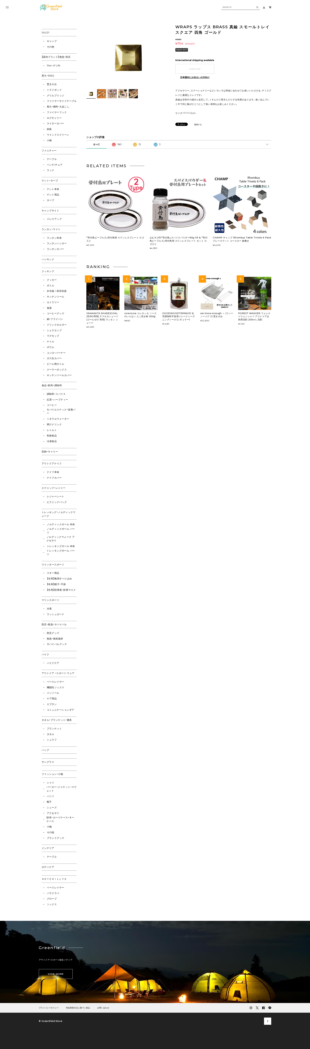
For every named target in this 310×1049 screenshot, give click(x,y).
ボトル (50, 285)
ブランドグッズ (55, 837)
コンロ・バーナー (56, 352)
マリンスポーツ (50, 600)
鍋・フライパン (55, 319)
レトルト (52, 430)
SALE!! (45, 32)
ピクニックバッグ (57, 502)
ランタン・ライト (51, 229)
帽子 (49, 801)
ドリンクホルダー (57, 324)
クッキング (48, 271)
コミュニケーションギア (60, 709)
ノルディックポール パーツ (61, 530)
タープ (50, 200)
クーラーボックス (57, 369)
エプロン (52, 704)
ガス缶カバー (54, 358)
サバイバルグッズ (57, 644)
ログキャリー (54, 117)
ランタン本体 (54, 237)
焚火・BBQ (48, 75)
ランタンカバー (55, 249)
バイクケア (53, 663)
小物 (49, 140)
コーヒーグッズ (55, 313)
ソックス (52, 904)
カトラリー (53, 302)
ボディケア (48, 867)
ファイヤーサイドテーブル (62, 100)
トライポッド (54, 89)
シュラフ (52, 739)
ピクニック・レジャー (54, 487)
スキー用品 (53, 572)
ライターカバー (55, 123)
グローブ (52, 898)
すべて (96, 144)
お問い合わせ (103, 1008)
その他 (50, 46)
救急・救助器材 (55, 638)
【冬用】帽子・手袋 (56, 584)
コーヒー (52, 405)
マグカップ (53, 335)
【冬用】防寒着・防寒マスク (61, 589)
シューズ (52, 807)
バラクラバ (53, 893)
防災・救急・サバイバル (54, 624)
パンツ (50, 796)
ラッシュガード (55, 614)
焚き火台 (52, 84)
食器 (49, 307)
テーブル (52, 159)
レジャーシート (55, 496)
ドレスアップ (54, 218)
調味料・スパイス (56, 393)
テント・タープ (50, 180)
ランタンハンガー (57, 243)
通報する (198, 125)
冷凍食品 (52, 441)
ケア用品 (52, 698)
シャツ (50, 782)
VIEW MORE (56, 974)
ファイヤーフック (57, 112)
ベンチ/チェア (55, 164)
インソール (53, 692)
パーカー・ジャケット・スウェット (61, 788)
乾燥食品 (52, 435)
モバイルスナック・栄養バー (61, 411)
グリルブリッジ (55, 95)
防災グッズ (53, 633)
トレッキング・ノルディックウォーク (58, 514)
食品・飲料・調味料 (52, 385)
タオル (50, 734)
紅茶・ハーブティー (57, 399)
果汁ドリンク (54, 424)
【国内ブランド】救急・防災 (56, 56)
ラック (50, 170)
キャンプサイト (50, 210)
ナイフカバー (54, 477)
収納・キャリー (50, 451)
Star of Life (54, 65)
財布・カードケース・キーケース (60, 819)
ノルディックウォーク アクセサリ (60, 538)
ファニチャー (49, 150)
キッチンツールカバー (59, 375)
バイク (45, 654)
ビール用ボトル (55, 363)
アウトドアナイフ (52, 463)
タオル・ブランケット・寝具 (57, 720)
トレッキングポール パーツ (61, 552)
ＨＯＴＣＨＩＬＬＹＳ (54, 878)
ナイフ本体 (53, 472)
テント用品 (53, 194)
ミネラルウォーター (58, 418)
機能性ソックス (55, 687)
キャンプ (52, 41)
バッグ (45, 750)
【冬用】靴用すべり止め (59, 578)
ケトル (50, 341)
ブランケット (54, 728)
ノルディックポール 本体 (61, 524)
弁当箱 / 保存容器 (57, 290)
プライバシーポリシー (49, 1008)
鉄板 (49, 129)
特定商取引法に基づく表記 (78, 1008)
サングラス (48, 761)
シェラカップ (54, 330)
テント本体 (53, 189)
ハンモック (48, 259)
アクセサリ (53, 813)
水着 (49, 608)
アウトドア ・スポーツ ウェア (58, 673)
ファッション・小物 (52, 774)
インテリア (48, 848)
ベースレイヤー (55, 681)
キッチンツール (55, 296)
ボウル (50, 347)
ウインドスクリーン (58, 134)
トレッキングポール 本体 (61, 546)
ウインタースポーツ (53, 564)
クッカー (52, 279)
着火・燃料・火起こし (58, 106)
